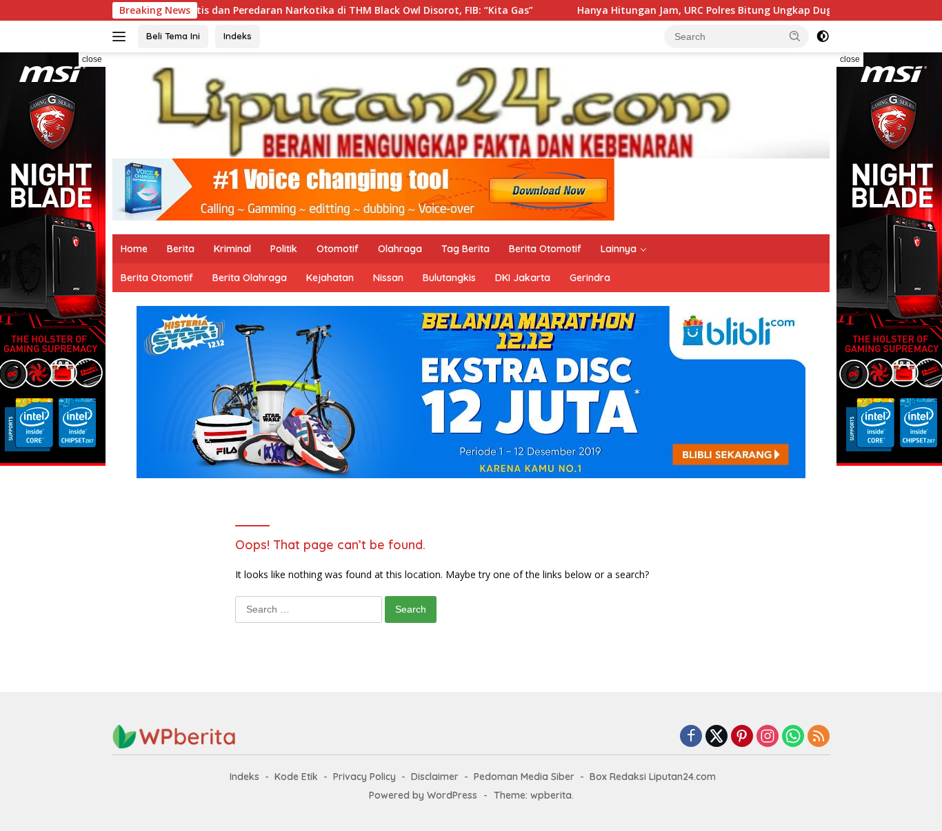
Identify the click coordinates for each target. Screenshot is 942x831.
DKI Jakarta (522, 277)
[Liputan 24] (471, 111)
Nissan (388, 277)
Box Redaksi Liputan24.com (653, 776)
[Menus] (121, 36)
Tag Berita (465, 249)
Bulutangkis (449, 277)
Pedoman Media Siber (524, 776)
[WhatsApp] (793, 737)
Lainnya (619, 249)
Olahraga (400, 249)
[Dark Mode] (823, 36)
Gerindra (590, 277)
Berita (180, 249)
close (92, 59)
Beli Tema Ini (173, 35)
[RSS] (819, 737)
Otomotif (338, 249)
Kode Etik (296, 776)
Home (134, 249)
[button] (795, 36)
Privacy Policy (364, 776)
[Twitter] (716, 737)
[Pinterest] (742, 737)
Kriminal (232, 249)
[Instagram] (767, 737)
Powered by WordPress (423, 795)
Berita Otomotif (545, 249)
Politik (283, 249)
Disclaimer (435, 776)
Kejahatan (330, 277)
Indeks (237, 35)
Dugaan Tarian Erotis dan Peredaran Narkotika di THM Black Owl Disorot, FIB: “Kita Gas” (276, 10)
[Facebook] (691, 737)
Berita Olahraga (249, 277)
